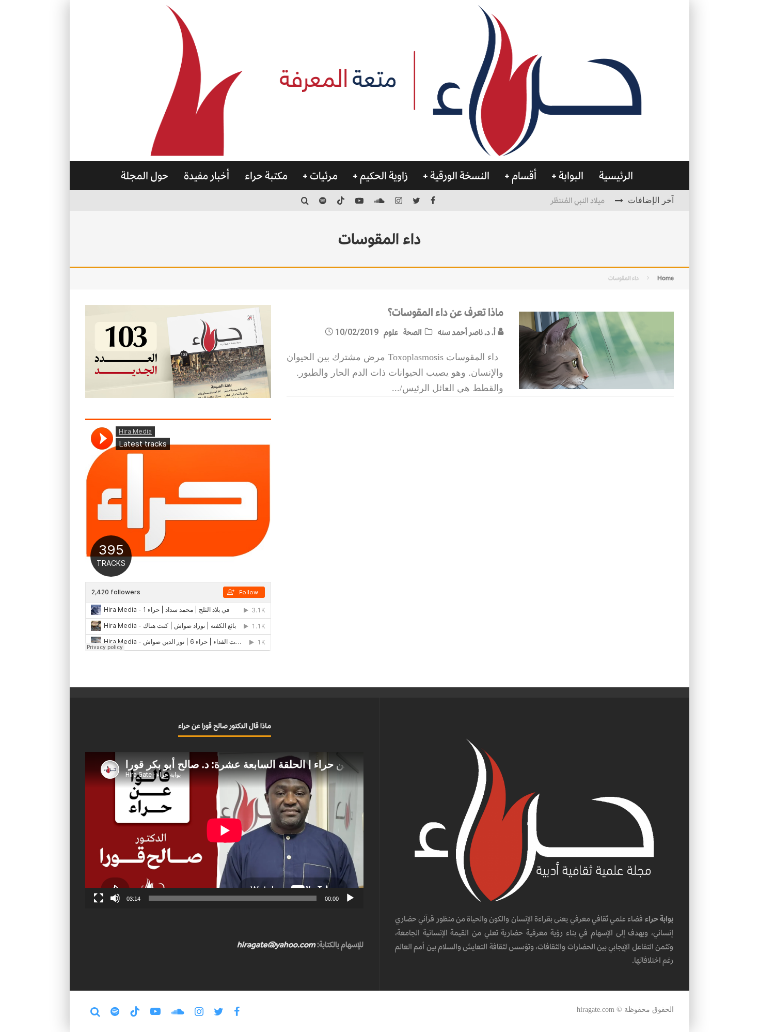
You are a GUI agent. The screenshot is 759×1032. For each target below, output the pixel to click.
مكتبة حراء (266, 175)
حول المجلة (144, 175)
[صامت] (115, 898)
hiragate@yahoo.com (276, 944)
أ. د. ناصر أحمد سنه (467, 332)
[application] (224, 830)
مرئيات (324, 175)
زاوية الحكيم (384, 175)
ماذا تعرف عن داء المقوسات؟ (445, 312)
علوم (391, 332)
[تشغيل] (350, 898)
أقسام (524, 175)
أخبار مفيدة (206, 175)
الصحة (412, 332)
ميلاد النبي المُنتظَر (577, 200)
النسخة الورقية (459, 175)
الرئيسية (616, 175)
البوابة (571, 175)
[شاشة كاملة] (98, 898)
